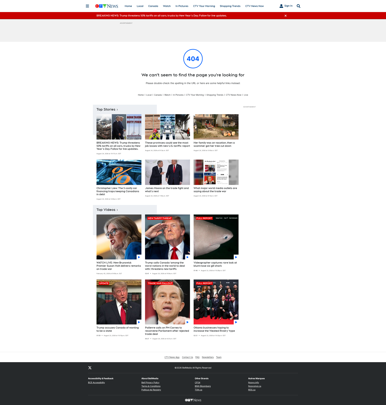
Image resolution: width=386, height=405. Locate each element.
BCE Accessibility (96, 382)
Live (246, 95)
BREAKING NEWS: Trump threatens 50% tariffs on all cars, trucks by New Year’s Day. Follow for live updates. (118, 146)
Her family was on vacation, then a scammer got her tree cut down (214, 144)
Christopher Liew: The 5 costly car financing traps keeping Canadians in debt (117, 191)
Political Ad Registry (151, 389)
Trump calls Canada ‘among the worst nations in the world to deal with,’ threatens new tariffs (165, 265)
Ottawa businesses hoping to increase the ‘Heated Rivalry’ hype (214, 329)
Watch (167, 6)
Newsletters (208, 357)
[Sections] (87, 6)
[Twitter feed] (90, 367)
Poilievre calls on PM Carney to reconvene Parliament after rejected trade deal (167, 330)
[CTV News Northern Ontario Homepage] (106, 6)
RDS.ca (251, 389)
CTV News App (172, 357)
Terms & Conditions (150, 386)
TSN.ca (198, 389)
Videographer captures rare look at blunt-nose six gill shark (215, 264)
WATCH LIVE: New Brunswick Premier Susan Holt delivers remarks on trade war (118, 265)
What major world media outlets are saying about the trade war (215, 190)
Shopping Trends (230, 6)
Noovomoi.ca (254, 386)
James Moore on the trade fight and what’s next (167, 190)
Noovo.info (253, 382)
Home (128, 6)
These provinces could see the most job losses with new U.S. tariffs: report (167, 144)
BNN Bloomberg (203, 386)
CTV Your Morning (204, 6)
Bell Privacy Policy (150, 382)
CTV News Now (254, 6)
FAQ (197, 357)
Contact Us (187, 357)
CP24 (197, 382)
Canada (153, 6)
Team (218, 357)
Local (140, 6)
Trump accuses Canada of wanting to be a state (117, 329)
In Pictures (182, 6)
